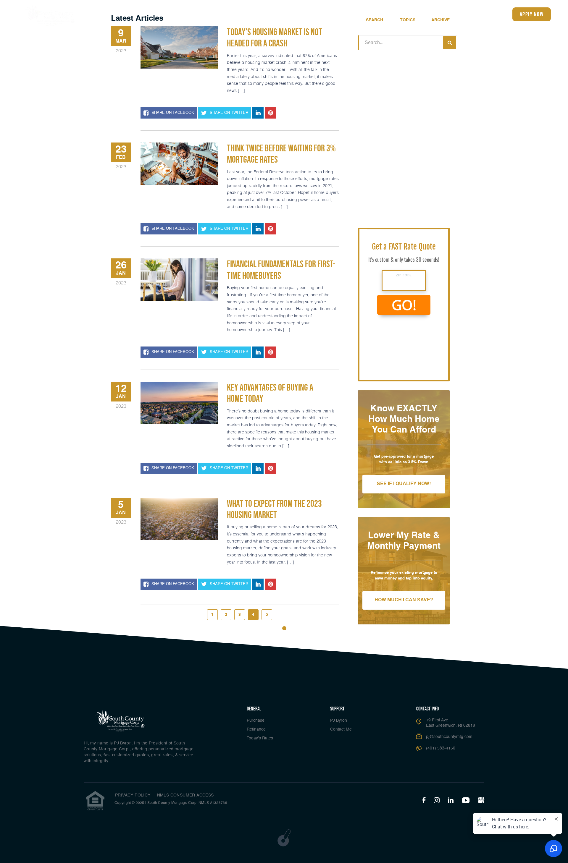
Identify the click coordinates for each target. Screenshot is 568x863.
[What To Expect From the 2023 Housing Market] (179, 519)
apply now (531, 14)
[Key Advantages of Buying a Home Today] (179, 403)
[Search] (449, 42)
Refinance (292, 14)
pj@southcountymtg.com (449, 737)
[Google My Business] (481, 800)
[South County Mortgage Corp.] (51, 15)
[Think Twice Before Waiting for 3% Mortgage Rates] (179, 164)
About (430, 14)
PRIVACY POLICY (133, 795)
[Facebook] (423, 800)
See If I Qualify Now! (404, 484)
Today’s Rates (322, 14)
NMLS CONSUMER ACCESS (185, 795)
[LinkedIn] (451, 800)
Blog (453, 14)
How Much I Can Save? (404, 600)
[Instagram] (437, 800)
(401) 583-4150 (484, 14)
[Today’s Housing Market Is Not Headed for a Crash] (179, 47)
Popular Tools (397, 14)
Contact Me (341, 729)
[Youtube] (465, 800)
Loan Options (357, 14)
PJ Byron (338, 720)
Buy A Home (263, 14)
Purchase (255, 720)
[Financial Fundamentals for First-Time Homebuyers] (179, 279)
